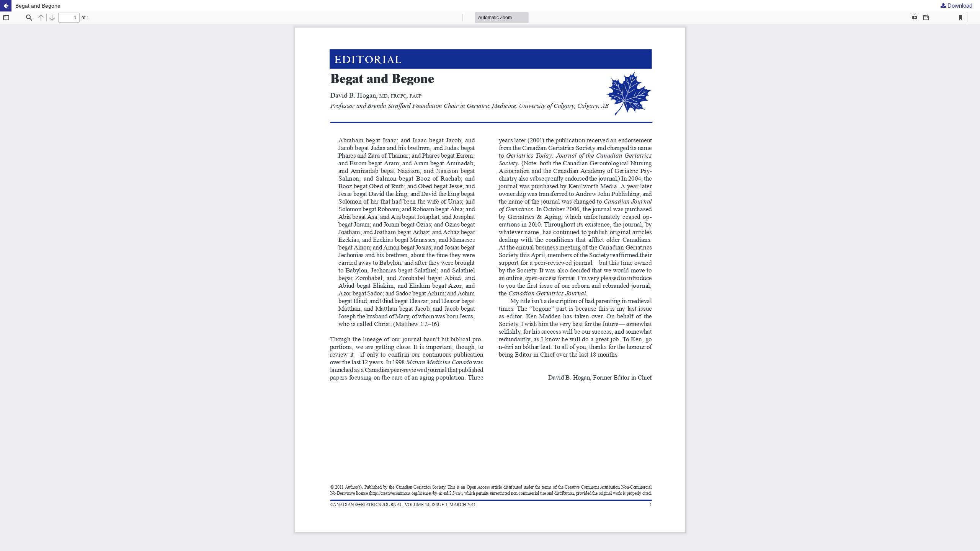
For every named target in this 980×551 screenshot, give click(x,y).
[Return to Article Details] (5, 5)
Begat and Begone (37, 6)
